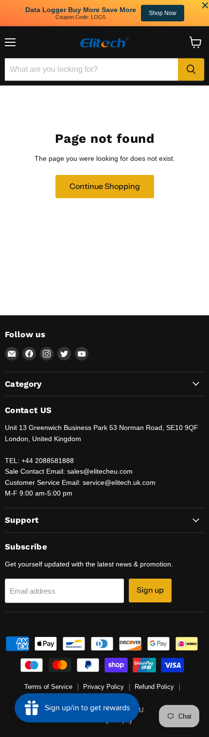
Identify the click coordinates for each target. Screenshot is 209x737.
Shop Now (162, 13)
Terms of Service (48, 686)
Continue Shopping (105, 186)
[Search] (191, 69)
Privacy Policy (103, 686)
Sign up (150, 590)
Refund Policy (154, 686)
